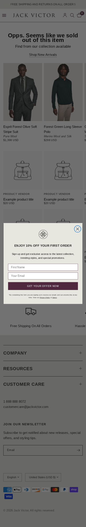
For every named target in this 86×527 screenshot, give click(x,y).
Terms (54, 297)
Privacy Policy (45, 297)
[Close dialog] (77, 229)
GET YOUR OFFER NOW (43, 286)
